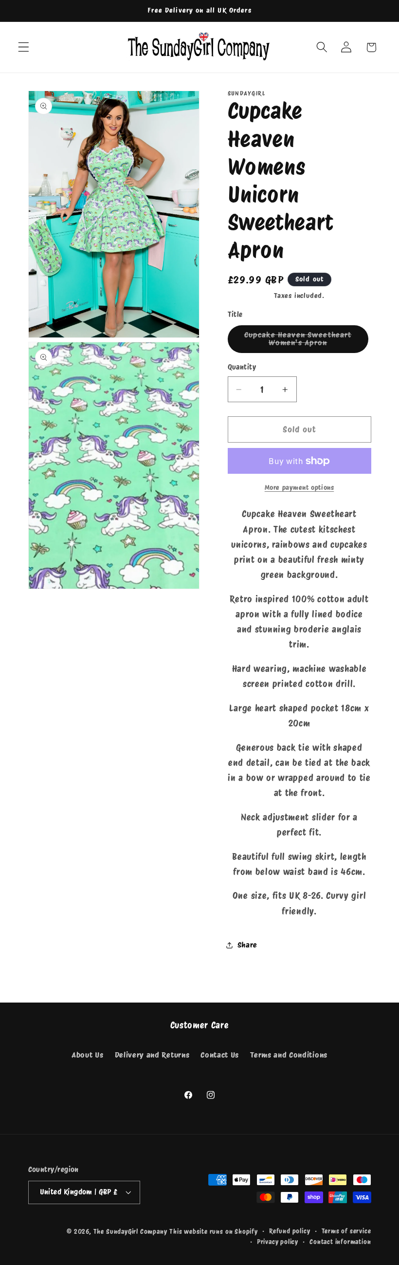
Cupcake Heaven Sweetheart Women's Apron (306, 341)
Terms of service (346, 1231)
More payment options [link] (299, 487)
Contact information (340, 1242)
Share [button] (247, 944)
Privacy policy (277, 1242)
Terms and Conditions (288, 1055)
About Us (88, 1055)
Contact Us (219, 1055)
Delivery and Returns (152, 1055)
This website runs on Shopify (213, 1231)
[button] (23, 47)
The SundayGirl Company (130, 1231)
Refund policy (289, 1231)
